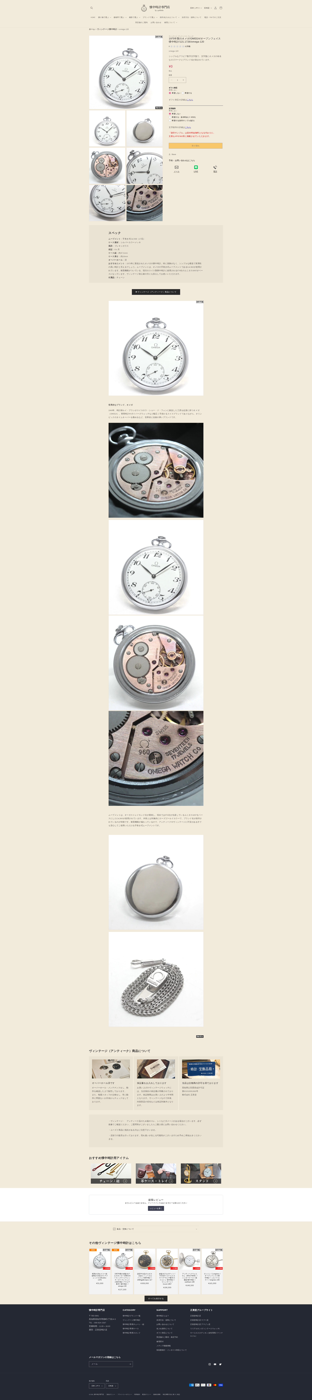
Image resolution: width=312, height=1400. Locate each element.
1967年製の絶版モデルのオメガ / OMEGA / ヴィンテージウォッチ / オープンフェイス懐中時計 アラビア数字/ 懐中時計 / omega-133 (122, 1280)
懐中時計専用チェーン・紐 (133, 1324)
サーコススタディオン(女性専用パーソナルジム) (206, 1334)
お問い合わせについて (165, 1324)
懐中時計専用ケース (131, 1328)
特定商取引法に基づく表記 (171, 1394)
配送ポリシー (146, 1394)
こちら (190, 99)
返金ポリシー (111, 1394)
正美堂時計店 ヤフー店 (199, 1320)
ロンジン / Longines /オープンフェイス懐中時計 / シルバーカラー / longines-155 (212, 1277)
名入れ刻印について (164, 1328)
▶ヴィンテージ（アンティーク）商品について (156, 292)
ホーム (92, 29)
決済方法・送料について (166, 1320)
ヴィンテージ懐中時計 (107, 29)
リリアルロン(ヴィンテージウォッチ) (205, 1328)
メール (177, 171)
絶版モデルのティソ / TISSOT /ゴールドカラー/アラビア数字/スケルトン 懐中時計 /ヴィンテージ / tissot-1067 (167, 1279)
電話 (215, 171)
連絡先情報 (157, 1394)
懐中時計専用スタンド (132, 1333)
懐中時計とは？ (162, 1316)
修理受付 (160, 1341)
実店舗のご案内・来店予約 (167, 1337)
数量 (170, 75)
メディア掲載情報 (163, 1346)
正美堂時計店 (195, 1316)
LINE (196, 171)
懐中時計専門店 (99, 1394)
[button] (91, 8)
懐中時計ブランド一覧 (132, 1316)
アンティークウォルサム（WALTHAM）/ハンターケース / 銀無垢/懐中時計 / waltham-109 (189, 1278)
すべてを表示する (156, 1298)
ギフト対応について (164, 1333)
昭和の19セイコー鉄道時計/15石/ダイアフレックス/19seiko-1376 (100, 1277)
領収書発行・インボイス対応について (171, 1350)
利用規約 (137, 1394)
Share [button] (174, 154)
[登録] (130, 1364)
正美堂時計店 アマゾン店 (200, 1324)
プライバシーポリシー (125, 1394)
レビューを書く (156, 1208)
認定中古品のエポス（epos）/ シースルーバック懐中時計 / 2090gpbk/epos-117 (144, 1277)
